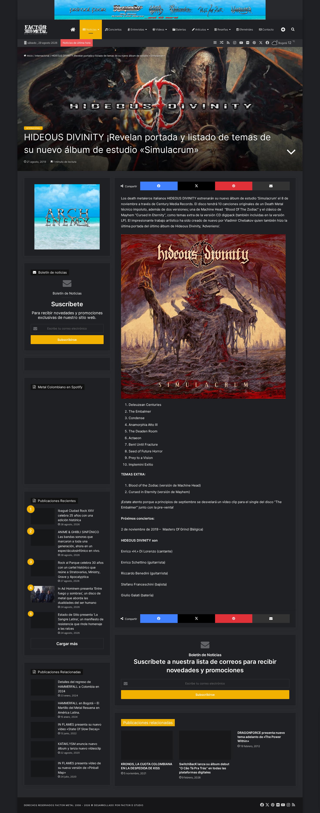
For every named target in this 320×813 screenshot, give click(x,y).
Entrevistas (137, 29)
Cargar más (67, 643)
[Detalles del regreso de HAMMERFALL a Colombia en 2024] (43, 687)
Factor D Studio (132, 805)
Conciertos (114, 29)
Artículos (200, 29)
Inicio (29, 55)
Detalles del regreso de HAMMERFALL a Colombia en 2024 (78, 686)
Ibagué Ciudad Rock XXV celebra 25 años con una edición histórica (76, 515)
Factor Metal (64, 805)
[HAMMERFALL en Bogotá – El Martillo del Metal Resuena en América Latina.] (43, 709)
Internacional (42, 55)
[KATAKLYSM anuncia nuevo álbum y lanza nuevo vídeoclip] (43, 749)
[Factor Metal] (35, 29)
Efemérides (246, 29)
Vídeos (159, 29)
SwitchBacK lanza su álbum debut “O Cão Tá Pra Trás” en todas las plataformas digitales (204, 768)
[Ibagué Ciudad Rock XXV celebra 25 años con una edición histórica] (43, 516)
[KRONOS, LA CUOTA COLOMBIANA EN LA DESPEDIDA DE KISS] (147, 745)
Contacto (268, 29)
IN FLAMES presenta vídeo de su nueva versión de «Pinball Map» (79, 767)
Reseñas (222, 29)
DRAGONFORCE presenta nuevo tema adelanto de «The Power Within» (261, 737)
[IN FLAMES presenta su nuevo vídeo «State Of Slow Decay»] (43, 730)
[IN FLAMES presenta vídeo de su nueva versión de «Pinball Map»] (43, 769)
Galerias (180, 29)
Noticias (91, 29)
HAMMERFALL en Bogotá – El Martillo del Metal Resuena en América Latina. (78, 707)
